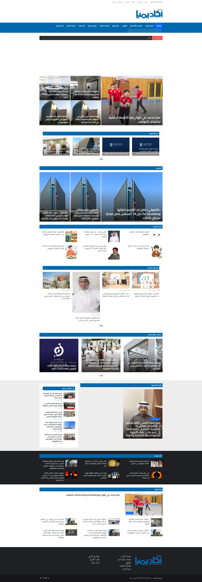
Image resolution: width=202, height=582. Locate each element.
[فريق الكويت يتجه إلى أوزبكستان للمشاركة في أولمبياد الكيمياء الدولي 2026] (69, 395)
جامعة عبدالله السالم (136, 25)
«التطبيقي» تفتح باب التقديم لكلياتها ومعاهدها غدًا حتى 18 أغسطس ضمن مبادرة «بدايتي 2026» (133, 214)
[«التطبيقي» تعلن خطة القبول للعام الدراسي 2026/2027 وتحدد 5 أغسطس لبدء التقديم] (54, 197)
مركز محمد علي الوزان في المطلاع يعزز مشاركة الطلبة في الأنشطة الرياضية (87, 119)
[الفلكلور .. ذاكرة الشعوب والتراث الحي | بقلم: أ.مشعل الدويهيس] (71, 236)
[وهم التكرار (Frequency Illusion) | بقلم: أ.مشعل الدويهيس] (71, 252)
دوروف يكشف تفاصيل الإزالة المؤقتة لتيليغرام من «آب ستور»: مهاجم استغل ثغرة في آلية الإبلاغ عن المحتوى (52, 476)
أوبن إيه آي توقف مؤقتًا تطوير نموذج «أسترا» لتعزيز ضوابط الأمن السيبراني (95, 475)
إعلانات (133, 2)
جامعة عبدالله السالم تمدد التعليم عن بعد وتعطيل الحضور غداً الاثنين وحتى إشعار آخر (144, 366)
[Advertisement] (101, 58)
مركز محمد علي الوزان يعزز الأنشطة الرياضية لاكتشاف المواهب (134, 119)
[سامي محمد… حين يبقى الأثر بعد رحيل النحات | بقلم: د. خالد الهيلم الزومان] (114, 236)
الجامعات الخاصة (104, 25)
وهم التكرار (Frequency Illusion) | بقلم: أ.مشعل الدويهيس (53, 247)
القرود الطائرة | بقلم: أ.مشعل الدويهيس (139, 233)
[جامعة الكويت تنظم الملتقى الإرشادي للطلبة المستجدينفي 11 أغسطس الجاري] (116, 147)
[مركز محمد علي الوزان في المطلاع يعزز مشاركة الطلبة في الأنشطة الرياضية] (85, 113)
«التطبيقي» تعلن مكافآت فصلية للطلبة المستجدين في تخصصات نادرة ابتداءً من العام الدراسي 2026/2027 (86, 214)
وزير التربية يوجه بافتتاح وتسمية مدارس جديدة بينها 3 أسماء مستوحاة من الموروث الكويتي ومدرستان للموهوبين (53, 464)
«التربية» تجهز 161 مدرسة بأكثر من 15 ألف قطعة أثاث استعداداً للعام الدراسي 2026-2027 (129, 38)
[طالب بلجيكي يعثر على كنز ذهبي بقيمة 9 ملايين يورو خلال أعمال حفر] (114, 463)
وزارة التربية (115, 25)
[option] (101, 100)
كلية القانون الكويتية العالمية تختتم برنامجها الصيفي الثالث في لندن (88, 319)
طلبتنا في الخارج (92, 25)
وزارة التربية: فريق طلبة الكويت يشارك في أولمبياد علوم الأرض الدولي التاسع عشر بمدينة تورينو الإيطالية (53, 534)
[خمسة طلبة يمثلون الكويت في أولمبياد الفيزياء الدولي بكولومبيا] (69, 406)
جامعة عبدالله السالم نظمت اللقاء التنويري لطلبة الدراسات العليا (61, 367)
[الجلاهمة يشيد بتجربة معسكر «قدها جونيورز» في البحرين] (156, 463)
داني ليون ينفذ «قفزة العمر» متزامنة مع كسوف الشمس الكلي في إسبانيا (137, 475)
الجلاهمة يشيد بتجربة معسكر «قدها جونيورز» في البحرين (139, 462)
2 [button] (100, 159)
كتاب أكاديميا (60, 25)
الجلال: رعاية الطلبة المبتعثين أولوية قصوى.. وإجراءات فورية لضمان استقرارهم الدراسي (53, 414)
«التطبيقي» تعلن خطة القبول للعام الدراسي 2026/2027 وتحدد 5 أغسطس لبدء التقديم (55, 215)
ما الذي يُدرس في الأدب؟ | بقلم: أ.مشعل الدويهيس (138, 247)
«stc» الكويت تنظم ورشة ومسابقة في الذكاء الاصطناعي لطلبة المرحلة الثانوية (116, 295)
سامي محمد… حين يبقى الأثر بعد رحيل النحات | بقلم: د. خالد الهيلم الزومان (95, 234)
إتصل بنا (114, 2)
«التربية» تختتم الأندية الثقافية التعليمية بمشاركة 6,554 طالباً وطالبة (86, 94)
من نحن (146, 2)
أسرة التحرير (139, 2)
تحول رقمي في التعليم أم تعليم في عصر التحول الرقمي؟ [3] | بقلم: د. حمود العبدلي (94, 248)
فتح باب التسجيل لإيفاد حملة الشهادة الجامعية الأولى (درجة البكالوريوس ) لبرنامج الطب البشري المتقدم (53, 425)
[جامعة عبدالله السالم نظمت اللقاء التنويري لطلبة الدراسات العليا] (58, 355)
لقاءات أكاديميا (71, 25)
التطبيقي (124, 25)
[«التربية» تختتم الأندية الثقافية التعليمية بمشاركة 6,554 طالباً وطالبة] (85, 88)
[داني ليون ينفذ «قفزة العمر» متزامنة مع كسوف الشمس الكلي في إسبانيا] (156, 475)
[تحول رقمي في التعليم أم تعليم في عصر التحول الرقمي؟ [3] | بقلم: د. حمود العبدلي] (114, 252)
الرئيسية (159, 25)
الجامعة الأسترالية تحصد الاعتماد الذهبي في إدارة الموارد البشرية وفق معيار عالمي (57, 296)
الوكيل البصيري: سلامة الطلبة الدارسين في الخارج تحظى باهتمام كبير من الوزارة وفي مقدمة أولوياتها (53, 438)
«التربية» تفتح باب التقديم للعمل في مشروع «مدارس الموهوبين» (56, 119)
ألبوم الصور (120, 2)
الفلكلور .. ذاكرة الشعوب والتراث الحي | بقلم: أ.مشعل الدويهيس (53, 233)
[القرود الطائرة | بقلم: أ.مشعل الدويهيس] (156, 234)
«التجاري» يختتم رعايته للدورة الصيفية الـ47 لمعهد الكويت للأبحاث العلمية (146, 295)
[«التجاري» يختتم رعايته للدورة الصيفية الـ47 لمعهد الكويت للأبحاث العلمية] (145, 280)
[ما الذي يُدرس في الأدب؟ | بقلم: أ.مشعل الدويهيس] (156, 251)
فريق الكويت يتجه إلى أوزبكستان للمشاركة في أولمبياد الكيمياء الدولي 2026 (52, 395)
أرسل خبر (127, 2)
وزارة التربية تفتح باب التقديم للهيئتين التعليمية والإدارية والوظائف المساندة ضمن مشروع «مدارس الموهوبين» (95, 534)
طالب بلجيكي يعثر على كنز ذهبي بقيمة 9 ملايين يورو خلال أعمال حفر (96, 463)
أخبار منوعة (81, 25)
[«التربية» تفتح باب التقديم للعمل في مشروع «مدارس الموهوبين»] (54, 113)
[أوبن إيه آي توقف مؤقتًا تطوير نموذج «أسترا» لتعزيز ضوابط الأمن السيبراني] (114, 475)
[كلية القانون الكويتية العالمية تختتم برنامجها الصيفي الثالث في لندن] (86, 292)
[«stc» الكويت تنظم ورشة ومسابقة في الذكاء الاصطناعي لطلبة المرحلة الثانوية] (116, 280)
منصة (130, 578)
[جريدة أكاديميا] (149, 13)
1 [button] (101, 159)
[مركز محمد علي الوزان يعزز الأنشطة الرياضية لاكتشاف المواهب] (132, 100)
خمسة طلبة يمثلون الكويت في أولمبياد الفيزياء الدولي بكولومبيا (52, 404)
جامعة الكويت (149, 25)
